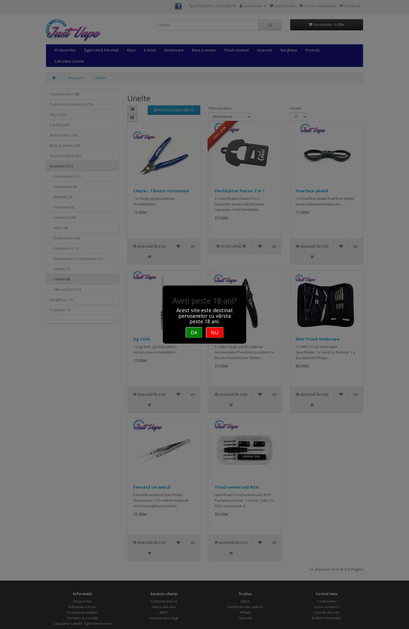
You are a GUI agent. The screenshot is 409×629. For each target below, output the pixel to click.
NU (215, 332)
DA (194, 332)
